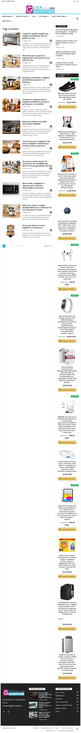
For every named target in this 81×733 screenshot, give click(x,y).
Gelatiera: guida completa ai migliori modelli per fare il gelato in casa (35, 36)
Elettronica (43, 16)
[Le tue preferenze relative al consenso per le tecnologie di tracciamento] (77, 729)
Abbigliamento (7, 16)
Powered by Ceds (50, 730)
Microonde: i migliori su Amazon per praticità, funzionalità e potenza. (33, 185)
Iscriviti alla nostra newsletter (66, 730)
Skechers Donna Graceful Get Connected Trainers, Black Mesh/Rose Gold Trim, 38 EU (67, 96)
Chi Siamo (36, 728)
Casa (33, 16)
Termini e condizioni (67, 728)
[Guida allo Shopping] (40, 8)
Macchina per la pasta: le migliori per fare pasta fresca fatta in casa (36, 58)
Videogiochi (6, 21)
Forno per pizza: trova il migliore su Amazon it (33, 226)
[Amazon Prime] (67, 619)
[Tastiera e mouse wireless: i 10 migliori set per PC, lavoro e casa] (33, 705)
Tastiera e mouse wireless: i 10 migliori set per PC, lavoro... (45, 705)
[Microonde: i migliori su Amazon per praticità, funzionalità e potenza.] (11, 189)
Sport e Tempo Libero (59, 16)
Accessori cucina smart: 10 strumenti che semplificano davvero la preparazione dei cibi (37, 163)
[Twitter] (77, 1)
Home (4, 25)
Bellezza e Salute (22, 16)
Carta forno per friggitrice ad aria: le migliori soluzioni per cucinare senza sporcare (36, 143)
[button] (77, 18)
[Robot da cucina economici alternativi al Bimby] (11, 127)
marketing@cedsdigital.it (12, 706)
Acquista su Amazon (68, 107)
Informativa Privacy (47, 728)
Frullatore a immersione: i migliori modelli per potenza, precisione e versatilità (35, 102)
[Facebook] (74, 1)
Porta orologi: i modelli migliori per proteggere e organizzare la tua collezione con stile (67, 31)
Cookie (57, 728)
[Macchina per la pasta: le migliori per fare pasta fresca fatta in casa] (11, 61)
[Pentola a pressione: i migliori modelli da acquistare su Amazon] (11, 83)
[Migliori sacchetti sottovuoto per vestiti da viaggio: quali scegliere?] (33, 715)
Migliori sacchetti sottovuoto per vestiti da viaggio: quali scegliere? (66, 53)
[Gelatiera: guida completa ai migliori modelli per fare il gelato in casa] (11, 39)
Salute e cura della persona (64, 705)
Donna (57, 711)
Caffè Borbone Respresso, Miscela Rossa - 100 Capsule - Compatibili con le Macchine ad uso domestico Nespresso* (67, 135)
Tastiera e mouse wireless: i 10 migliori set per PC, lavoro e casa (66, 42)
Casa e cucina (60, 692)
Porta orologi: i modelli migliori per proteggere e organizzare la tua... (45, 695)
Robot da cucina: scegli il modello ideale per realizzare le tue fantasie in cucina (37, 207)
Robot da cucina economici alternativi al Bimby (34, 123)
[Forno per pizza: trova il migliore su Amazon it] (11, 231)
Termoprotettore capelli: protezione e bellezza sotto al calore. (66, 64)
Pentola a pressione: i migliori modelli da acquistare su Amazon (36, 80)
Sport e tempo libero (62, 702)
